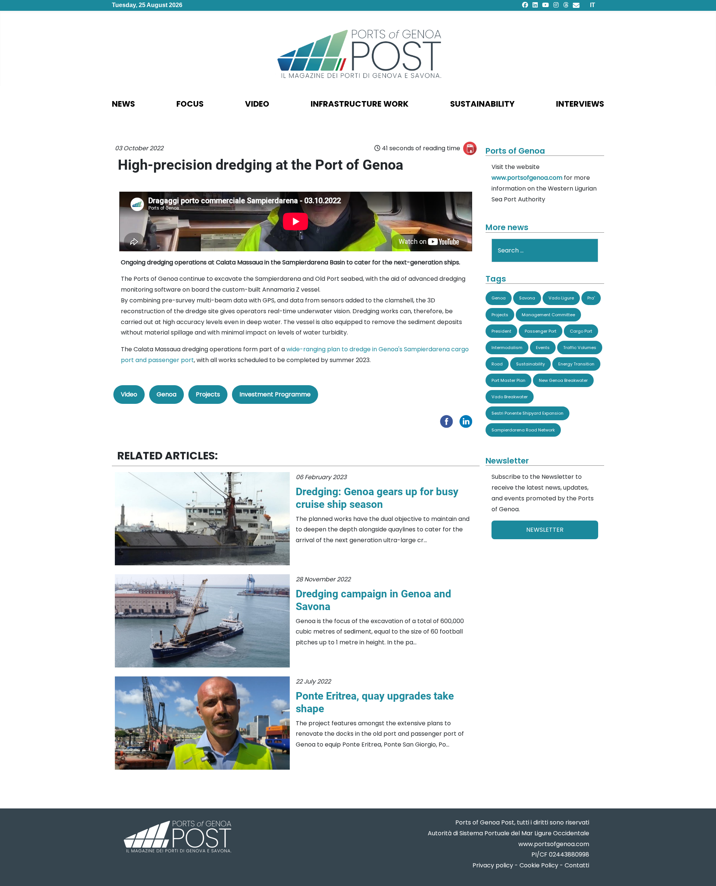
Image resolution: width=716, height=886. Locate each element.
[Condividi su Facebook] (448, 421)
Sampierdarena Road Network (523, 430)
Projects (208, 394)
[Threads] (565, 5)
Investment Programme (275, 394)
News (123, 103)
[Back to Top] (703, 871)
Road (497, 364)
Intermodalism (507, 348)
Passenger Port (540, 331)
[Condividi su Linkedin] (468, 421)
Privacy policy (492, 865)
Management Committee (548, 315)
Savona (527, 298)
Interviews (580, 103)
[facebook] (525, 5)
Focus (190, 103)
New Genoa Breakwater (563, 380)
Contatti (577, 865)
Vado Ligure (561, 298)
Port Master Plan (508, 380)
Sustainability (482, 103)
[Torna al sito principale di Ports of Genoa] (177, 837)
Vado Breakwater (510, 397)
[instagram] (556, 5)
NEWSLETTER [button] (544, 529)
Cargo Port (581, 331)
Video (257, 103)
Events (543, 348)
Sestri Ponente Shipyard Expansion (527, 413)
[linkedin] (535, 5)
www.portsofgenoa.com (527, 177)
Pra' (591, 298)
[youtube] (545, 5)
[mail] (576, 5)
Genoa (166, 394)
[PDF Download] (470, 148)
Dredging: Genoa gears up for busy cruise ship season (377, 498)
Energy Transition (576, 364)
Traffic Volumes (579, 348)
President (501, 331)
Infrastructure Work (360, 103)
